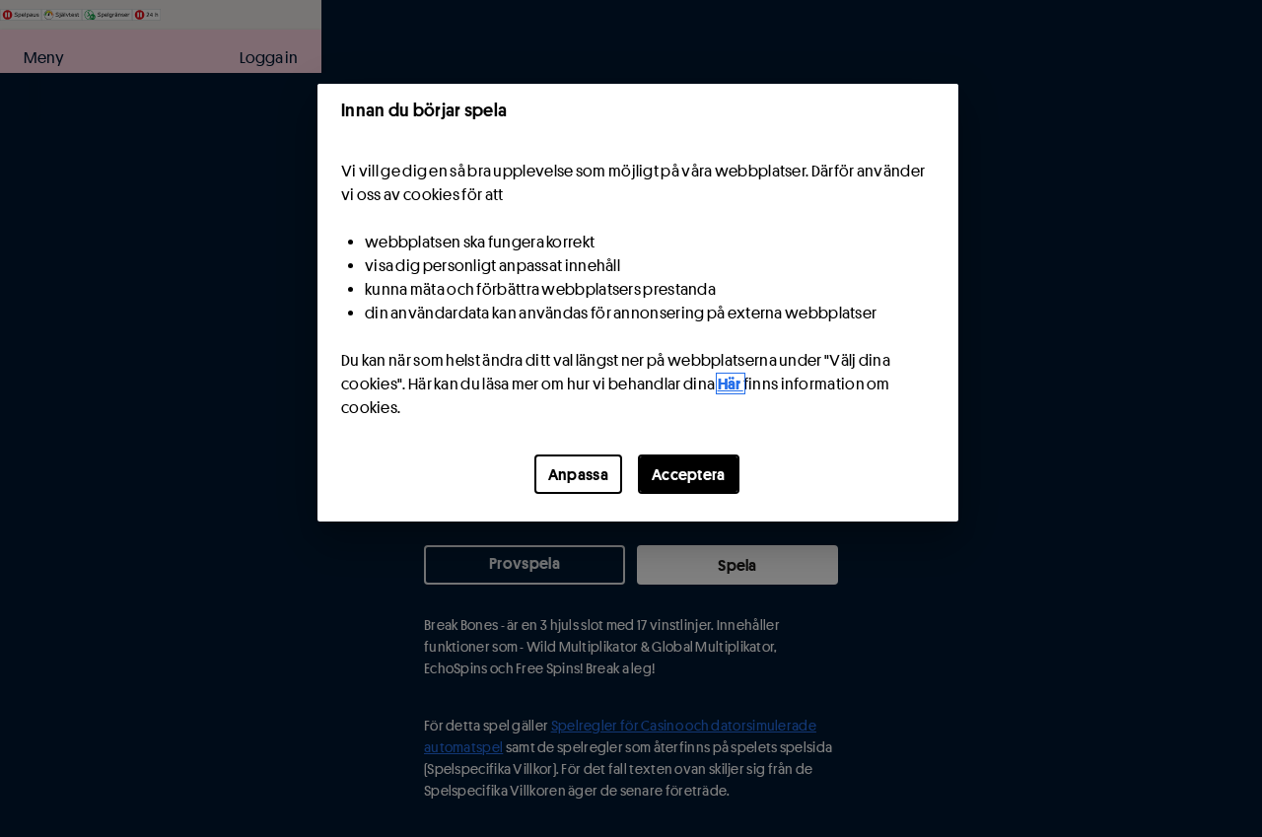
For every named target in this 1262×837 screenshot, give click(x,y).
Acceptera (689, 474)
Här (730, 383)
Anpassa (578, 474)
